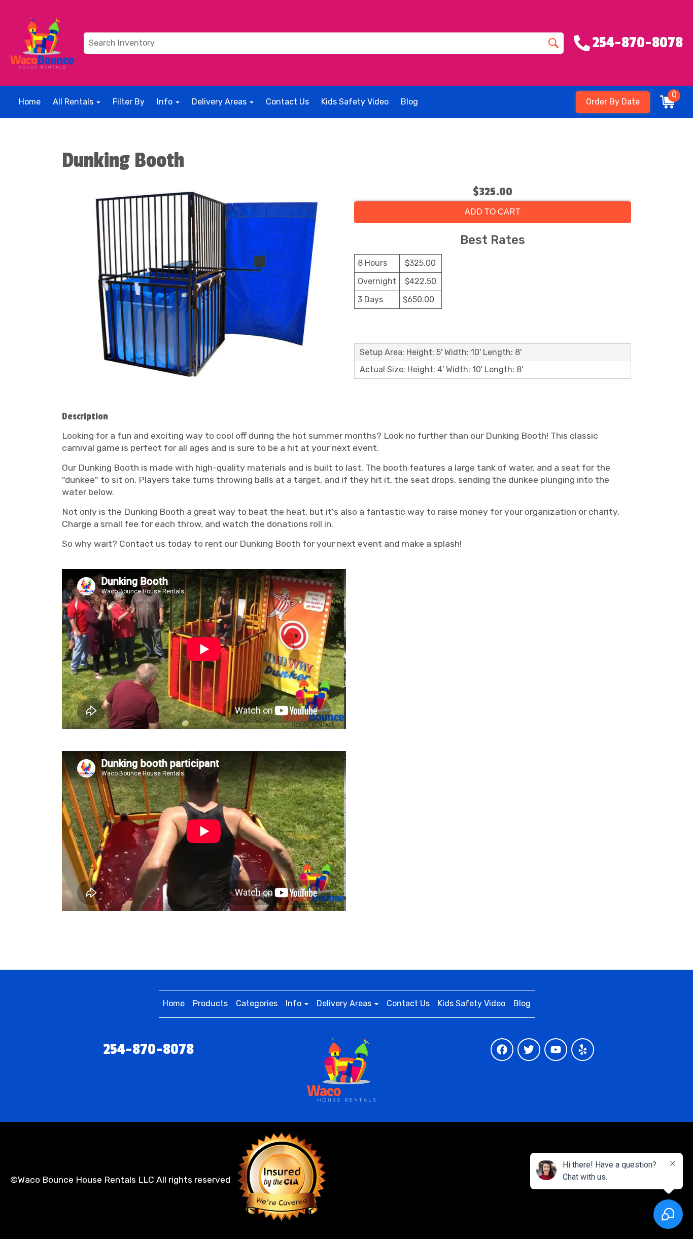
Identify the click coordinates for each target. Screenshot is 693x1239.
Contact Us (287, 102)
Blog (409, 102)
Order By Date (613, 102)
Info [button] (166, 102)
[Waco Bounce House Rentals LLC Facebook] (502, 1049)
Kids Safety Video (355, 102)
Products (210, 1003)
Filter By (129, 102)
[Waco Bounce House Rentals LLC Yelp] (582, 1049)
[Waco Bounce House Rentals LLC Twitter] (528, 1049)
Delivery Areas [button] (220, 102)
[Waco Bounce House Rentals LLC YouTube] (555, 1049)
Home (30, 102)
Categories (257, 1003)
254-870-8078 (148, 1049)
